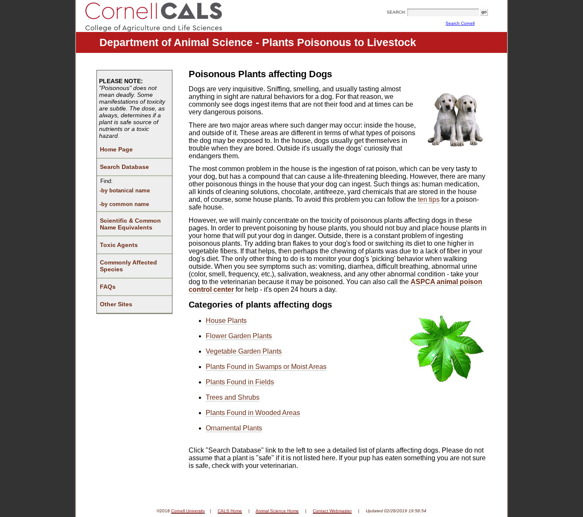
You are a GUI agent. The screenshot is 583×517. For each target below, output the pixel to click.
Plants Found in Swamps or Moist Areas (266, 366)
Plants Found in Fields (240, 382)
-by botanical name (124, 190)
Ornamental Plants (234, 428)
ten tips (429, 199)
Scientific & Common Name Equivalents (130, 224)
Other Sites (116, 304)
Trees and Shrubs (232, 397)
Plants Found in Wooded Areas (253, 412)
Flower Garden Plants (239, 336)
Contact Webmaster (332, 510)
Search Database (124, 166)
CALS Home (230, 510)
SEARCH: (396, 12)
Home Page (116, 149)
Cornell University (188, 510)
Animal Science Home (277, 510)
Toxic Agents (119, 244)
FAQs (108, 286)
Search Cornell (460, 23)
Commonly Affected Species (128, 266)
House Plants (226, 320)
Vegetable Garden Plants (244, 351)
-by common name (124, 204)
